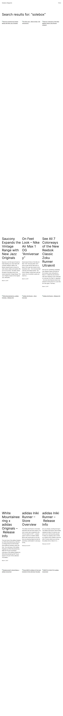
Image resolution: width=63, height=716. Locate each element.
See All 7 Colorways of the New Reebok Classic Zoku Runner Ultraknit (50, 252)
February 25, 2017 (46, 543)
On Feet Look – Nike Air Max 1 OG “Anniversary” (30, 248)
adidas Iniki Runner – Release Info (50, 518)
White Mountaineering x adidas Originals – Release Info (11, 524)
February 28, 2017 (26, 545)
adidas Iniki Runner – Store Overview (30, 518)
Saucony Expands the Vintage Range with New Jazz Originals (11, 248)
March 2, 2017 (5, 280)
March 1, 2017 (45, 286)
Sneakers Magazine (7, 3)
